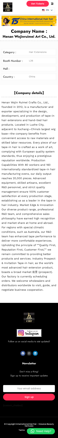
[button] (41, 431)
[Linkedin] (35, 353)
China (32, 76)
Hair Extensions (38, 52)
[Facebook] (22, 353)
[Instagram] (29, 353)
